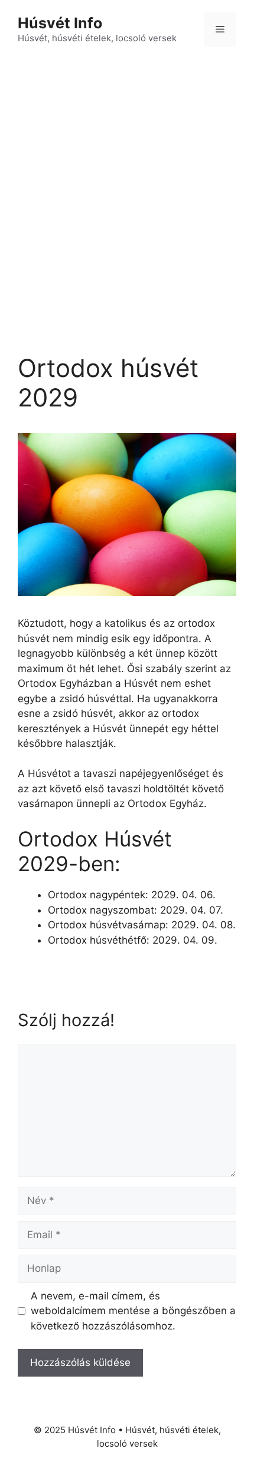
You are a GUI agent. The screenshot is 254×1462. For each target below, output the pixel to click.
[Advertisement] (127, 191)
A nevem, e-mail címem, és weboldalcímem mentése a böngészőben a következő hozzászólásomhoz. (133, 1311)
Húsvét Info (60, 23)
